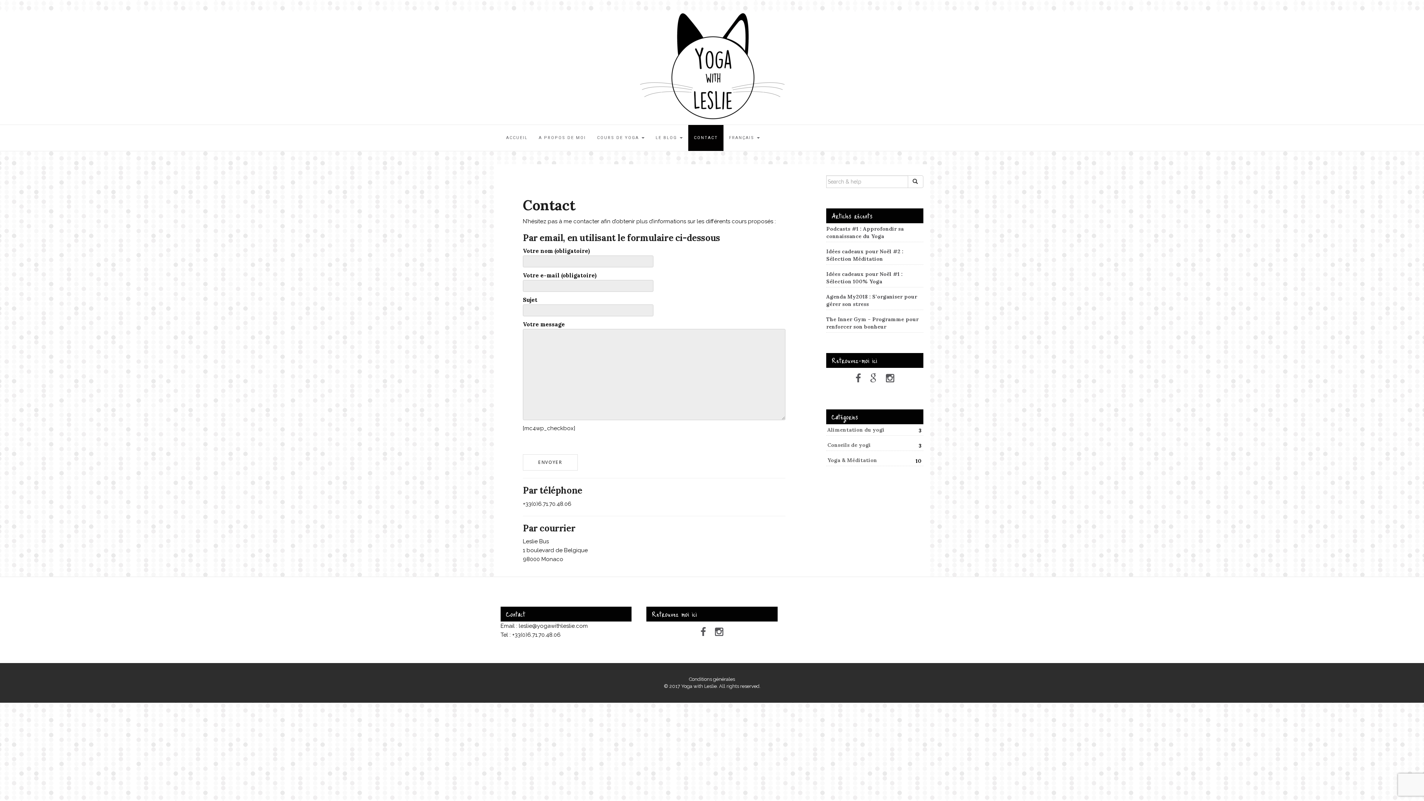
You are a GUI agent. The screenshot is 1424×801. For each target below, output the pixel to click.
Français (742, 137)
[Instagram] (890, 378)
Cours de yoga (619, 137)
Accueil (517, 137)
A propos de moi (562, 137)
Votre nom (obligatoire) (556, 250)
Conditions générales (712, 679)
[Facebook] (858, 378)
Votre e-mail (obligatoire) (560, 275)
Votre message (544, 324)
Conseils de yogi (849, 445)
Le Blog (667, 137)
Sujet (530, 299)
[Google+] (873, 378)
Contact (706, 137)
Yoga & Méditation (852, 460)
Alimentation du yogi (855, 429)
